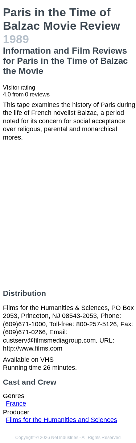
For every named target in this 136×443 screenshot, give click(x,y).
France (16, 403)
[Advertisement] (68, 215)
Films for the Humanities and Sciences (61, 419)
